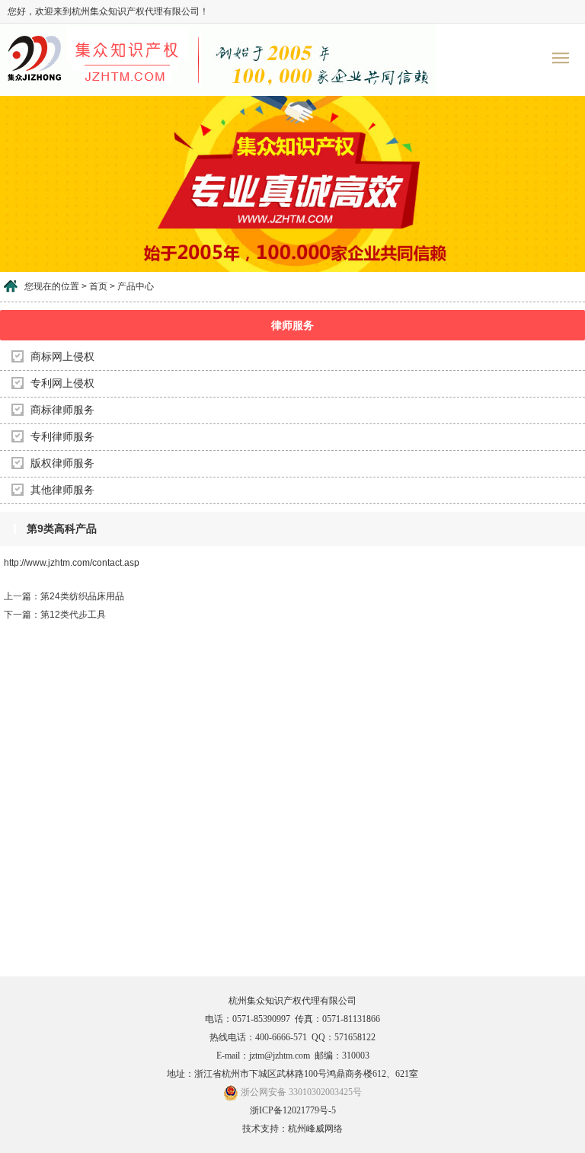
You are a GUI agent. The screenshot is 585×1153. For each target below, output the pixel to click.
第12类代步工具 (73, 614)
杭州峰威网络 (315, 1128)
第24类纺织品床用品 (82, 596)
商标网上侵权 (62, 357)
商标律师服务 (62, 410)
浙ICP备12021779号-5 (293, 1110)
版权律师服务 (62, 463)
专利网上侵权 (62, 383)
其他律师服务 (62, 490)
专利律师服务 (62, 436)
